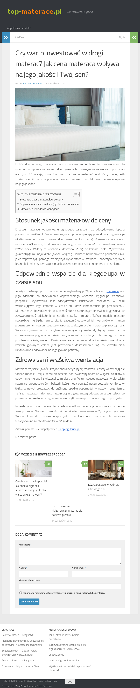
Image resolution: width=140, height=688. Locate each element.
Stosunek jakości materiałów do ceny (41, 199)
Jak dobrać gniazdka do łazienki (65, 660)
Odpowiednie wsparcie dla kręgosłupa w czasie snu (49, 204)
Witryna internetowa (29, 580)
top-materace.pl (33, 83)
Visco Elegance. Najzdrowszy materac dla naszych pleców (67, 510)
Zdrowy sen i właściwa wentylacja (39, 209)
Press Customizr (44, 686)
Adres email (79, 567)
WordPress (21, 686)
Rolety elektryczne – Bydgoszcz (19, 660)
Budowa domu (56, 654)
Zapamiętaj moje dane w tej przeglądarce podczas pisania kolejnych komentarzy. (64, 593)
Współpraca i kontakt (19, 28)
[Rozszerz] (6, 37)
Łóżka (19, 37)
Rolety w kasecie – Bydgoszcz (17, 635)
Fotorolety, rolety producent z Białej (20, 666)
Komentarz (25, 544)
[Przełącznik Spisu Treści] (75, 194)
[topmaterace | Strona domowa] (35, 12)
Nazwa (23, 567)
